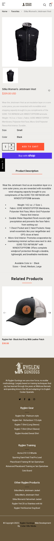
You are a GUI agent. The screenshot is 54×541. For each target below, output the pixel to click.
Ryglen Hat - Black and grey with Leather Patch (23, 339)
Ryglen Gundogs (27, 523)
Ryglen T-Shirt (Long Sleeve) (27, 425)
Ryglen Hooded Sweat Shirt (27, 433)
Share (2, 166)
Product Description (27, 170)
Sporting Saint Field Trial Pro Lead (27, 457)
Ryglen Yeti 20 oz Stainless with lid (27, 504)
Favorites (15, 11)
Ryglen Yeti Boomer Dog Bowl (27, 508)
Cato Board (27, 471)
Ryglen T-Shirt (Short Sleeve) (27, 429)
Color (4, 137)
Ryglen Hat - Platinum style (27, 416)
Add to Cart (30, 147)
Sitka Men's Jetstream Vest (27, 495)
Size (4, 130)
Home (4, 11)
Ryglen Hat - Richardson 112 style (27, 420)
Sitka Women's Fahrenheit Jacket (27, 499)
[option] (27, 42)
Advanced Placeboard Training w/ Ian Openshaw (27, 466)
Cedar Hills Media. (28, 526)
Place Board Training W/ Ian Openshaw (27, 462)
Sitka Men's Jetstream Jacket (27, 490)
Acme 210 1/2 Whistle (27, 453)
